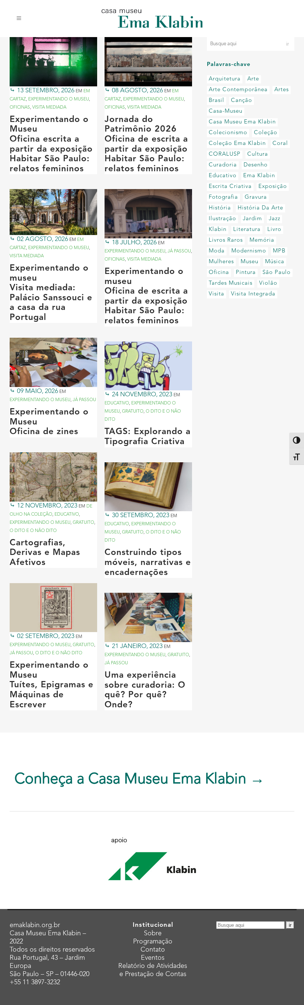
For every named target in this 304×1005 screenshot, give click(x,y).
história (220, 208)
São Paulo (276, 272)
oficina (219, 272)
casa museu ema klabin (242, 122)
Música (274, 262)
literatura (247, 229)
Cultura (257, 154)
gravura (256, 197)
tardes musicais (230, 283)
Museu (249, 262)
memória (262, 240)
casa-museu (225, 111)
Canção (241, 100)
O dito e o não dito (33, 531)
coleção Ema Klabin (237, 143)
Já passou (179, 251)
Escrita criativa (230, 186)
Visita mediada (49, 107)
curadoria (223, 165)
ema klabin (259, 176)
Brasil (216, 100)
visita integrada (253, 294)
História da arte (260, 208)
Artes (281, 90)
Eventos (153, 958)
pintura (246, 272)
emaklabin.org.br (35, 925)
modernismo (248, 251)
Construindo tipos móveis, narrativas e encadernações (148, 563)
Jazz (274, 219)
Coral (280, 143)
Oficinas (20, 107)
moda (217, 251)
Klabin (218, 229)
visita (216, 294)
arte (253, 79)
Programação (152, 941)
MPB (279, 251)
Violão (268, 283)
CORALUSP (225, 154)
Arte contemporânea (238, 90)
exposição (272, 186)
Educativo (117, 403)
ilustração (222, 219)
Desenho (256, 165)
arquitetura (225, 79)
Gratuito (132, 411)
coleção (265, 133)
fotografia (223, 197)
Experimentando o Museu (58, 99)
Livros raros (226, 240)
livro (274, 229)
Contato (153, 949)
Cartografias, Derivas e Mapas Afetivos (45, 553)
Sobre (153, 933)
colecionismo (228, 133)
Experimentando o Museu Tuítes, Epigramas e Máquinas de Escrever (51, 685)
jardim (252, 219)
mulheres (221, 262)
